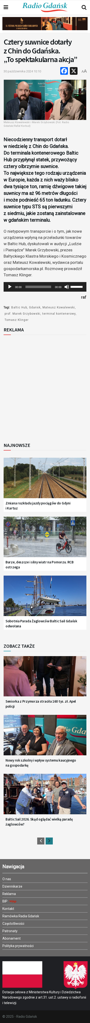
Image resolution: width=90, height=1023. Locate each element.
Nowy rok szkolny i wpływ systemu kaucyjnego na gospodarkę (41, 763)
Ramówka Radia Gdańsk (20, 916)
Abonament (11, 938)
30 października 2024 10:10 (22, 71)
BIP (5, 901)
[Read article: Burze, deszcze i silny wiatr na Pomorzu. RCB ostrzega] (45, 540)
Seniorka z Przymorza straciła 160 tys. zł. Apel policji (41, 704)
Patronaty (10, 931)
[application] (45, 287)
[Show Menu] (6, 7)
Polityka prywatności (18, 946)
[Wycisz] (66, 286)
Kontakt (8, 909)
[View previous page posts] (40, 841)
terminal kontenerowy (59, 313)
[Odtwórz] (9, 286)
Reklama (9, 894)
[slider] (77, 286)
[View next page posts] (49, 841)
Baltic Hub (19, 307)
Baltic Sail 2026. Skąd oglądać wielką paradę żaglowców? (39, 821)
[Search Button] (84, 7)
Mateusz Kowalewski (58, 307)
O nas (6, 879)
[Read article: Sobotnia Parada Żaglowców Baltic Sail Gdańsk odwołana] (45, 599)
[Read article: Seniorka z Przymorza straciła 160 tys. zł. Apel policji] (45, 679)
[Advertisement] (45, 387)
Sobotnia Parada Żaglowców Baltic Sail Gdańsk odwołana (41, 623)
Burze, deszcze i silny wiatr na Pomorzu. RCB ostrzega (40, 564)
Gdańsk (35, 307)
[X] (73, 71)
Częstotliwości (13, 923)
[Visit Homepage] (44, 7)
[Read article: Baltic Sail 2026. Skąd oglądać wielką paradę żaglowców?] (45, 797)
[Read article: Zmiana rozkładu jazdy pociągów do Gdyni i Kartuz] (45, 481)
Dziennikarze (12, 886)
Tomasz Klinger (17, 320)
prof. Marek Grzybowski (22, 313)
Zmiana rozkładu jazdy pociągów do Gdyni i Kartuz (38, 505)
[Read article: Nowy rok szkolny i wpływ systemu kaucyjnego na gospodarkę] (45, 738)
